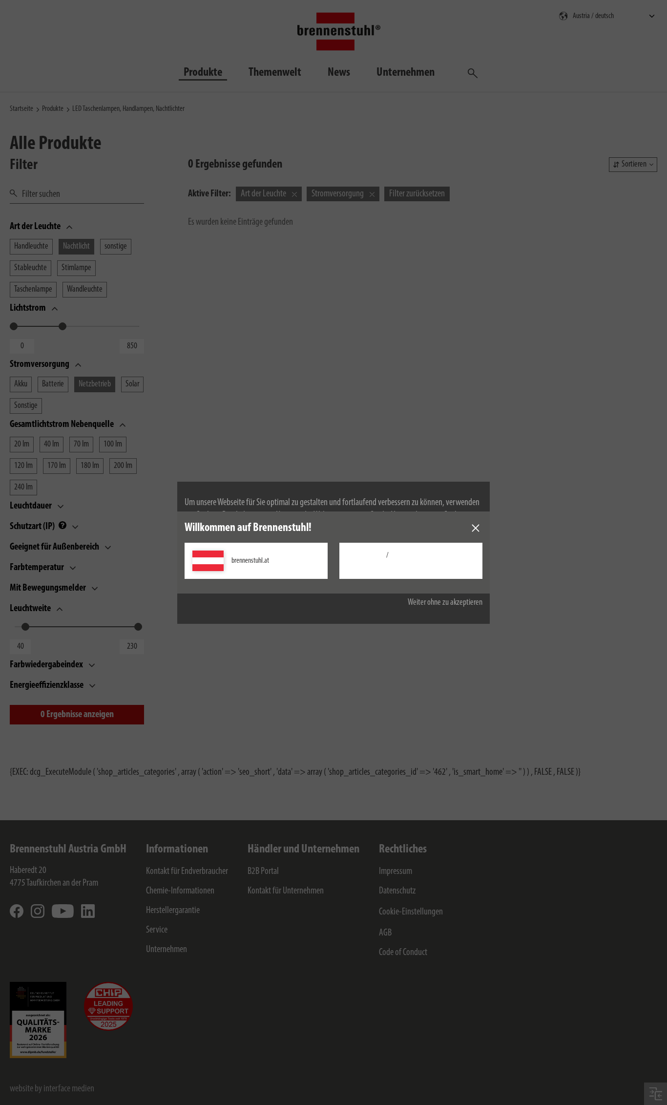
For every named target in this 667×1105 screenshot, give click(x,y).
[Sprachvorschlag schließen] (475, 528)
